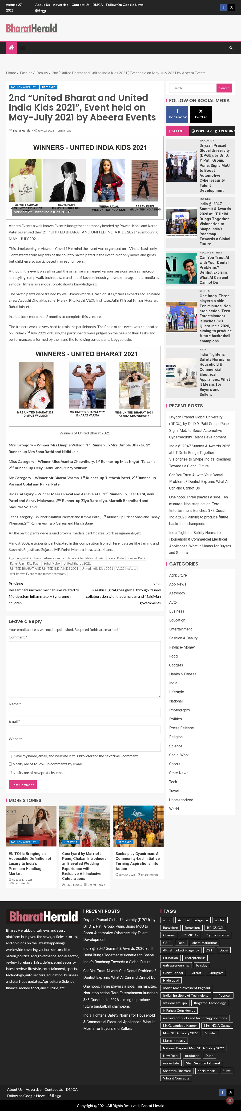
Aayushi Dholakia (29, 558)
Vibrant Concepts (176, 1078)
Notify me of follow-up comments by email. (47, 764)
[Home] (11, 47)
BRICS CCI (215, 928)
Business (205, 198)
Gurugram (216, 973)
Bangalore (170, 928)
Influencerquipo (175, 1003)
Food (173, 656)
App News (177, 584)
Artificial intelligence (193, 920)
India (173, 683)
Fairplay (201, 965)
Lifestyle (48, 87)
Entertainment (180, 629)
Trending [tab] (226, 131)
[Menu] (22, 48)
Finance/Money (182, 647)
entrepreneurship (176, 965)
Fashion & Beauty (23, 87)
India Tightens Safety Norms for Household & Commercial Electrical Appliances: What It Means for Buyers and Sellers (215, 374)
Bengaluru (192, 928)
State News (179, 773)
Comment (18, 637)
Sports (205, 290)
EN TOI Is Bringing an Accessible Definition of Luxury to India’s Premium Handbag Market (30, 863)
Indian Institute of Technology (185, 995)
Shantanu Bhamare (177, 1071)
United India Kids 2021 (97, 568)
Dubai (224, 950)
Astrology (177, 593)
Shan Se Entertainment (203, 1063)
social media (207, 1071)
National (176, 701)
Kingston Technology (210, 1003)
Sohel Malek (52, 563)
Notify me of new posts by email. (38, 772)
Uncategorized (181, 800)
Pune (209, 1056)
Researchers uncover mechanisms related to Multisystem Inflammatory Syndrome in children (44, 593)
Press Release (181, 728)
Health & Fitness (211, 252)
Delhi (181, 943)
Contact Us (80, 5)
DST (209, 950)
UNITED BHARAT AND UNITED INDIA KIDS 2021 (44, 568)
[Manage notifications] (230, 1100)
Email (14, 721)
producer (192, 1056)
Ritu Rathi (33, 563)
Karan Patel (116, 558)
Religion (176, 737)
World (174, 809)
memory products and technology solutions (195, 1018)
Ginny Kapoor (173, 973)
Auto (173, 602)
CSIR (167, 943)
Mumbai (210, 1033)
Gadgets (176, 665)
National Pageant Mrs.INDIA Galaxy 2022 (193, 1048)
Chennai (169, 935)
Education (207, 140)
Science (175, 746)
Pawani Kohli (136, 558)
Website (16, 738)
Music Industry (174, 1041)
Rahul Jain (17, 563)
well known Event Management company (38, 574)
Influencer (223, 995)
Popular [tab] (204, 131)
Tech (203, 349)
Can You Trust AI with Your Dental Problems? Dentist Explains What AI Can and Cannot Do (199, 481)
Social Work (179, 755)
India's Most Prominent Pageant (186, 988)
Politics (175, 719)
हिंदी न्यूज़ (40, 11)
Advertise (60, 5)
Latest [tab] (178, 131)
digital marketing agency (181, 950)
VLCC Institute (126, 568)
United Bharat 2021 (77, 563)
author (220, 920)
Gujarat (195, 973)
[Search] (231, 48)
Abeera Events (54, 558)
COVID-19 (190, 935)
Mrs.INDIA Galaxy (217, 1025)
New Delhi (170, 1056)
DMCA (97, 5)
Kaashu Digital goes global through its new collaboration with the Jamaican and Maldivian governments (123, 593)
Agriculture (178, 575)
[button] (22, 48)
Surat (227, 1071)
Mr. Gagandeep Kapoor (180, 1025)
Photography (179, 710)
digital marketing (204, 943)
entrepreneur (195, 958)
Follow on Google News (125, 5)
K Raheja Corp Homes (179, 1010)
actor (167, 920)
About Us (42, 5)
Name (15, 704)
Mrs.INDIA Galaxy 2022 (180, 1033)
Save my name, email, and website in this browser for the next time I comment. (76, 756)
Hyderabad (171, 980)
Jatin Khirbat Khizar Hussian (86, 558)
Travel (174, 791)
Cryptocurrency (217, 935)
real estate (171, 1063)
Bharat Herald (21, 130)
